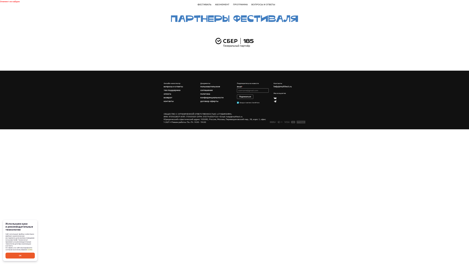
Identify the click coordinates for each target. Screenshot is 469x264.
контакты (169, 101)
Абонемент (222, 4)
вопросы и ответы (173, 86)
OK (20, 256)
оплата (167, 94)
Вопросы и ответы (263, 4)
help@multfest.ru (283, 86)
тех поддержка (172, 90)
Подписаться (245, 97)
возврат (168, 97)
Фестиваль (204, 4)
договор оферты (209, 101)
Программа (240, 4)
